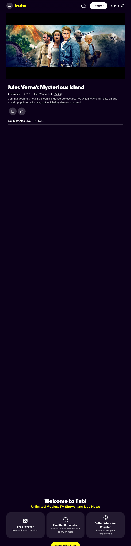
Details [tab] (39, 121)
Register (99, 5)
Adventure (14, 94)
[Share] (22, 111)
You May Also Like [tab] (19, 121)
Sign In (115, 5)
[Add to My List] (13, 111)
